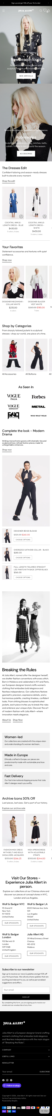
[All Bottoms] (36, 355)
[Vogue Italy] (13, 396)
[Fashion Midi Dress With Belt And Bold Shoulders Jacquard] (13, 830)
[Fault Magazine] (13, 415)
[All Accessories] (13, 355)
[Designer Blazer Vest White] (37, 282)
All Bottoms (31, 374)
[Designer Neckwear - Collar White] (13, 282)
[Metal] (38, 407)
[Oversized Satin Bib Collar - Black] (7, 554)
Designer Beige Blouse (25, 531)
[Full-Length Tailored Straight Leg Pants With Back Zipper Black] (7, 572)
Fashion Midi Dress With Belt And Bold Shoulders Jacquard (13, 852)
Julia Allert (21, 1096)
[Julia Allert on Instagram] (7, 1080)
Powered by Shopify (9, 1101)
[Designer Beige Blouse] (7, 535)
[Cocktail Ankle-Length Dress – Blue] (13, 203)
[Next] (48, 3)
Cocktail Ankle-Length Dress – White (36, 225)
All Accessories (9, 374)
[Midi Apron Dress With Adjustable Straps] (37, 830)
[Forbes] (38, 397)
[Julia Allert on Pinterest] (11, 1080)
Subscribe (45, 1072)
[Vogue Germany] (13, 407)
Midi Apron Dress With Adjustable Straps (36, 852)
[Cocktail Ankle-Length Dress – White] (37, 203)
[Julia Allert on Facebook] (3, 1080)
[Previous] (3, 3)
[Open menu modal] (3, 10)
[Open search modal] (40, 10)
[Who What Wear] (38, 416)
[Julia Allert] (26, 10)
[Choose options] (21, 216)
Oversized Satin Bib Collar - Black (31, 550)
